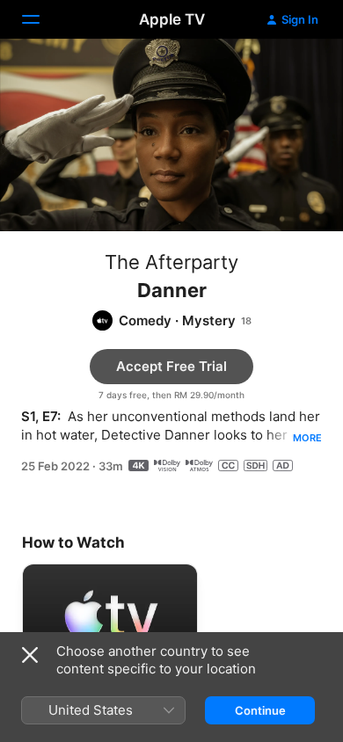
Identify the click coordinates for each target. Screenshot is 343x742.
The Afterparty (171, 262)
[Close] (30, 655)
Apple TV (172, 19)
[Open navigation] (41, 19)
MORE (307, 438)
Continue (260, 710)
